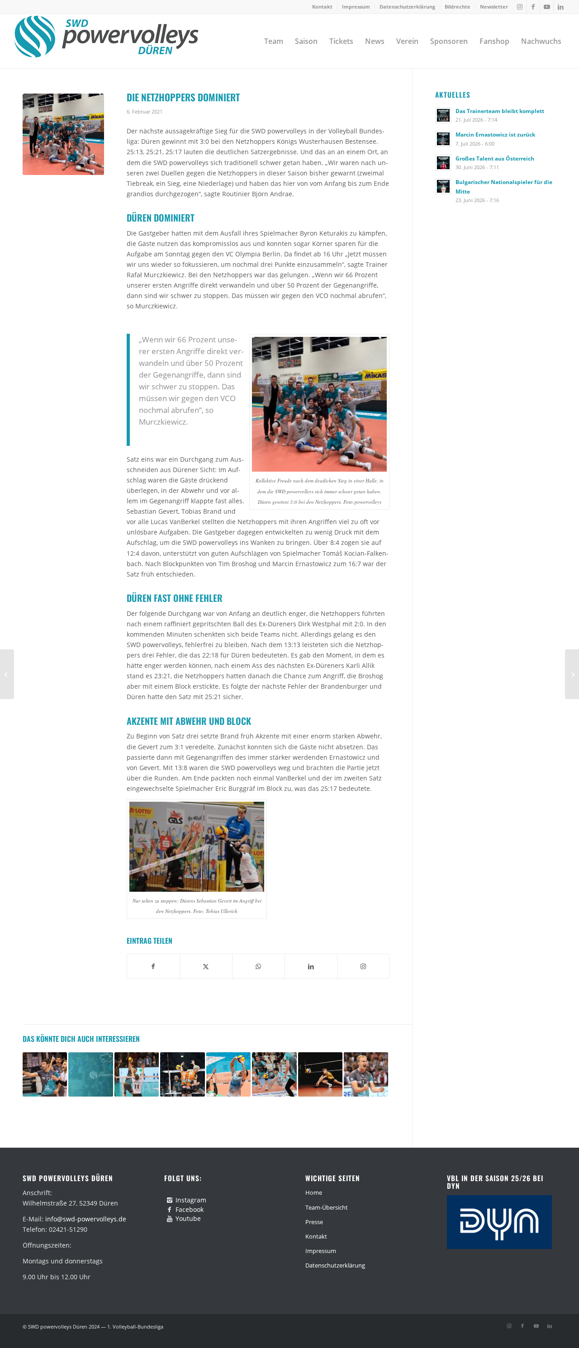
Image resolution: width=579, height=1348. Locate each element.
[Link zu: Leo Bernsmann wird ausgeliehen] (320, 1074)
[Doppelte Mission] (7, 674)
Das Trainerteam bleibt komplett (500, 110)
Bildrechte (457, 6)
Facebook (190, 1209)
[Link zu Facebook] (533, 7)
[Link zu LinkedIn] (560, 7)
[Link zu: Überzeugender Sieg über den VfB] (45, 1074)
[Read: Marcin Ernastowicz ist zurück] (443, 139)
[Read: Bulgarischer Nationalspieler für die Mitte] (443, 186)
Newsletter (494, 6)
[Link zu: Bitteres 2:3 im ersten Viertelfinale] (228, 1074)
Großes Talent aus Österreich (495, 158)
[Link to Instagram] (363, 966)
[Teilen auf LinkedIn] (311, 966)
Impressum (356, 6)
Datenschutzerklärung (407, 6)
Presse (314, 1222)
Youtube (188, 1218)
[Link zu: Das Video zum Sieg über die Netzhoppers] (366, 1074)
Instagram (191, 1200)
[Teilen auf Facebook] (153, 966)
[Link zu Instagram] (519, 7)
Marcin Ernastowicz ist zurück (495, 134)
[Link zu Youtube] (546, 7)
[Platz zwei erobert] (572, 674)
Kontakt (322, 6)
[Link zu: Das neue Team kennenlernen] (90, 1074)
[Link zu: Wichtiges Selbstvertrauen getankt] (274, 1074)
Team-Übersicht (326, 1207)
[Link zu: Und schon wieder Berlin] (182, 1074)
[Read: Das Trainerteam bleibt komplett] (443, 115)
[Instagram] (169, 1200)
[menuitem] (322, 7)
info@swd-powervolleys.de (85, 1219)
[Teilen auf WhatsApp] (259, 966)
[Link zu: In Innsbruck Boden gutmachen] (136, 1074)
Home (313, 1192)
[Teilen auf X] (206, 966)
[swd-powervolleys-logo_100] (106, 41)
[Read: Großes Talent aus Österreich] (443, 163)
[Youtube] (169, 1218)
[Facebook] (169, 1209)
